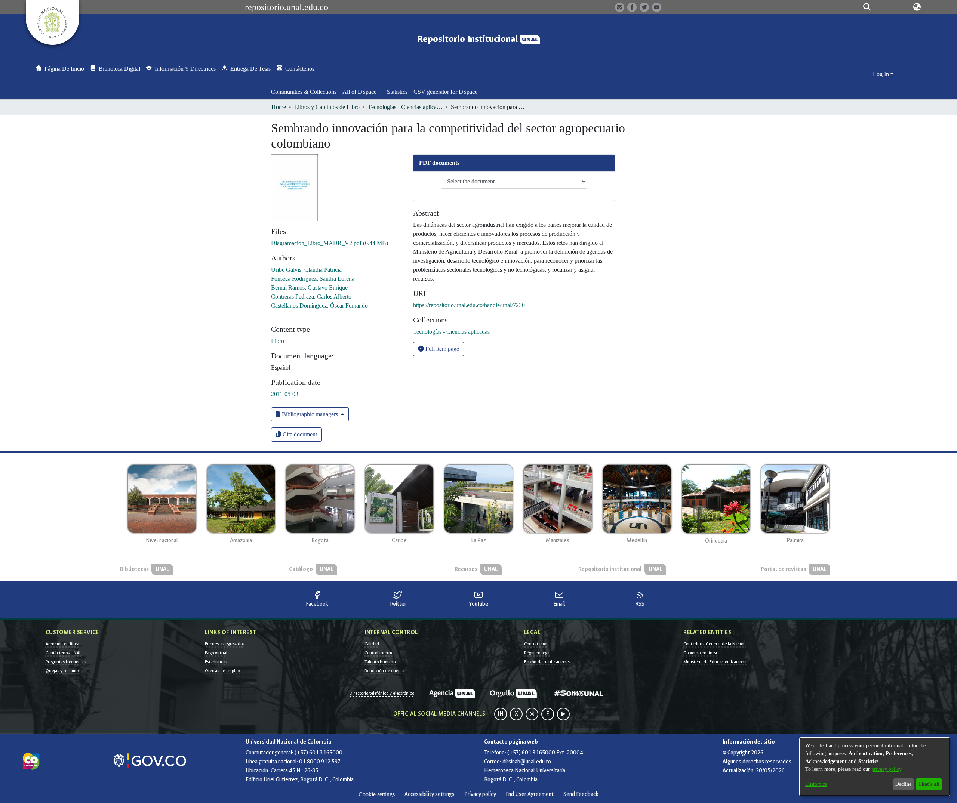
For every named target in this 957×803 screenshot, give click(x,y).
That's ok (928, 784)
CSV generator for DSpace (445, 92)
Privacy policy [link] (480, 794)
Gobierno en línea (700, 653)
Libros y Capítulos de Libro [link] (327, 107)
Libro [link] (277, 341)
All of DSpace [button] (359, 92)
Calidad (371, 644)
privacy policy (886, 769)
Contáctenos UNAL (63, 653)
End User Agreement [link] (530, 794)
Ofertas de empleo (222, 671)
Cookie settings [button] (377, 794)
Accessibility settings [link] (429, 794)
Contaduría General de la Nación (714, 644)
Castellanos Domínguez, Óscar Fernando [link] (319, 305)
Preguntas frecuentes (66, 662)
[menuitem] (361, 91)
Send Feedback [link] (580, 794)
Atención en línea (62, 644)
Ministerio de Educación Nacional (715, 662)
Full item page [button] (441, 349)
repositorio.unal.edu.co (286, 7)
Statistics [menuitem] (397, 92)
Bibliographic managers (309, 414)
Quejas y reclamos (63, 671)
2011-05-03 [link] (284, 394)
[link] (329, 243)
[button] (867, 7)
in (501, 713)
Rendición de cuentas (385, 671)
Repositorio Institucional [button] (468, 39)
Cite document (299, 434)
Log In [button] (881, 74)
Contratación (536, 644)
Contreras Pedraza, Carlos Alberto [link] (311, 296)
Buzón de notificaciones (547, 662)
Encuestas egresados (224, 644)
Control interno (378, 653)
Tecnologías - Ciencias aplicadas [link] (405, 107)
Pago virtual (216, 653)
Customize (816, 784)
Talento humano (380, 662)
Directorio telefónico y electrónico (382, 693)
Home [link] (278, 107)
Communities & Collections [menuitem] (303, 92)
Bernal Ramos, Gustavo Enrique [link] (309, 287)
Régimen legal (537, 653)
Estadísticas (216, 662)
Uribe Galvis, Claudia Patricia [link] (306, 269)
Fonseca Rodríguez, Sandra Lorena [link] (312, 278)
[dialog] (875, 767)
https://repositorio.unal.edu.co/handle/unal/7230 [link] (469, 305)
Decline (903, 784)
